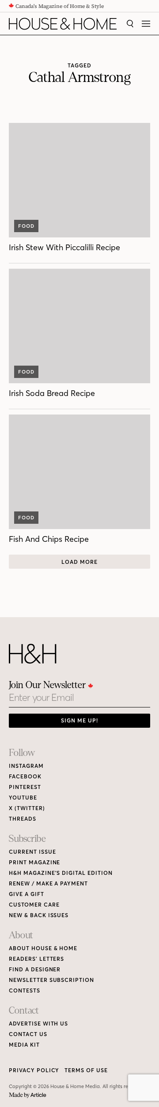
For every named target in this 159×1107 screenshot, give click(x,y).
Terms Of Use (86, 1070)
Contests (24, 990)
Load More (79, 562)
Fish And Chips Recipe (49, 539)
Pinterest (25, 787)
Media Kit (24, 1044)
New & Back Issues (38, 915)
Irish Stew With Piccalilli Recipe (64, 247)
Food (26, 226)
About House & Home (43, 948)
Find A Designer (35, 969)
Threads (22, 818)
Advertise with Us (38, 1023)
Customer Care (34, 904)
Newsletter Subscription (51, 980)
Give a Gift (26, 894)
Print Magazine (34, 862)
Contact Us (28, 1034)
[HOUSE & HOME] (63, 24)
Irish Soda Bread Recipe (52, 393)
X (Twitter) (27, 808)
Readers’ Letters (36, 958)
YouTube (23, 797)
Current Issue (32, 851)
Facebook (25, 776)
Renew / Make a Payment (48, 883)
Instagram (26, 766)
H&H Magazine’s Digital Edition (61, 873)
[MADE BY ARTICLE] (27, 1095)
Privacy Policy (34, 1070)
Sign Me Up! (79, 720)
